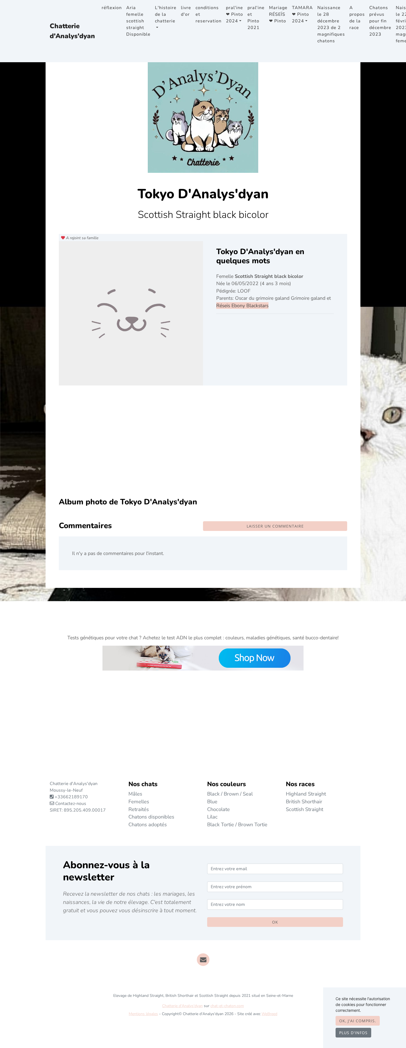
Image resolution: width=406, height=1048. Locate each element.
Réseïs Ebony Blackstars (242, 305)
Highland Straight (306, 793)
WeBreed (269, 1013)
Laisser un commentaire (275, 526)
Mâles (135, 793)
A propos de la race (357, 18)
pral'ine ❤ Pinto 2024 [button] (234, 14)
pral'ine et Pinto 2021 (256, 18)
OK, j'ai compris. (357, 1020)
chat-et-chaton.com (227, 1005)
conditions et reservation (209, 14)
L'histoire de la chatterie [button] (165, 14)
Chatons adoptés (147, 824)
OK (275, 922)
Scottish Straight (304, 809)
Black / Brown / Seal (230, 793)
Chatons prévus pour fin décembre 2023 (380, 21)
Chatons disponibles (151, 816)
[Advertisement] (203, 445)
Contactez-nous (70, 804)
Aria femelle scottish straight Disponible (138, 21)
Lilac (212, 816)
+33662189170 (71, 797)
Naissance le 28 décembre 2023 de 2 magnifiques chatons (331, 24)
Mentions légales (143, 1013)
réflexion (112, 8)
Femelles (138, 801)
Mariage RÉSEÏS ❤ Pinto (278, 14)
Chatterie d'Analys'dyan (72, 31)
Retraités (138, 809)
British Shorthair (304, 801)
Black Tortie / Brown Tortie (237, 824)
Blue (212, 801)
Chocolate (218, 809)
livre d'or (186, 11)
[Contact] (203, 959)
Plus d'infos (353, 1032)
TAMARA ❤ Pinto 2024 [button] (302, 14)
